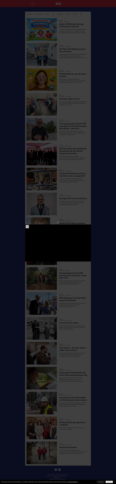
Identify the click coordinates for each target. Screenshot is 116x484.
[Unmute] (29, 260)
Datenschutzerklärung (73, 482)
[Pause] (27, 260)
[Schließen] (114, 482)
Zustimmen (109, 482)
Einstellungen (101, 482)
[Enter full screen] (89, 260)
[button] (58, 222)
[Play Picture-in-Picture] (87, 260)
